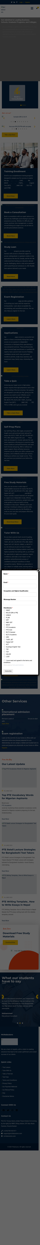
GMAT (8, 610)
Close (38, 570)
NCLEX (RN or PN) (12, 613)
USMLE (8, 615)
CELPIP (8, 654)
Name (6, 574)
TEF (7, 649)
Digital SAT (9, 642)
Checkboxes (8, 608)
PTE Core (9, 630)
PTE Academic (11, 627)
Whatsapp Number (10, 599)
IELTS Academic (11, 635)
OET (7, 620)
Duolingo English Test (13, 647)
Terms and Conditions (18, 665)
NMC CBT (9, 622)
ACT (7, 644)
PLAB (8, 618)
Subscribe (8, 671)
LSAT (8, 657)
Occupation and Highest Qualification (16, 591)
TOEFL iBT (9, 639)
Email (6, 582)
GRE (7, 637)
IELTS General (10, 632)
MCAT (8, 625)
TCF (7, 652)
